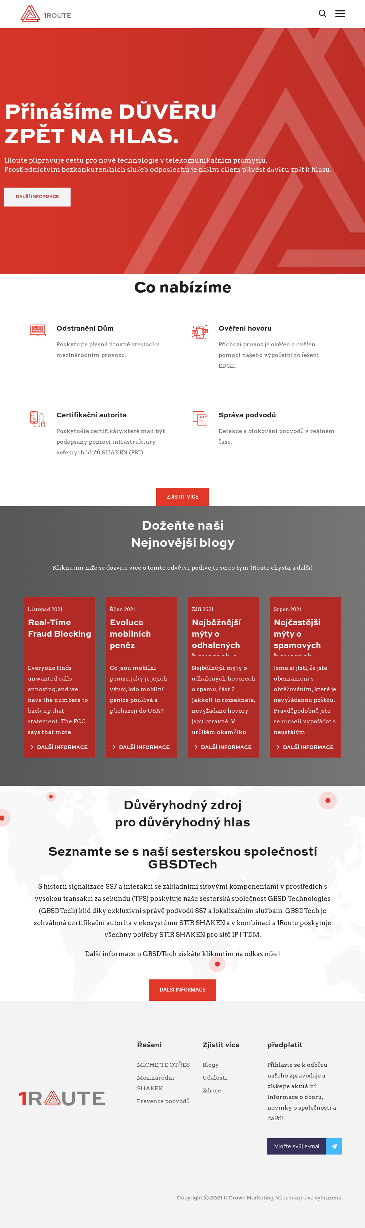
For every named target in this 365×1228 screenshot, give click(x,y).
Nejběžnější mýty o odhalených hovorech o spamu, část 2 (221, 646)
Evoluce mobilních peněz (130, 634)
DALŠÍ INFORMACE (37, 197)
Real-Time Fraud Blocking (59, 629)
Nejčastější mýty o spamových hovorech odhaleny (297, 646)
